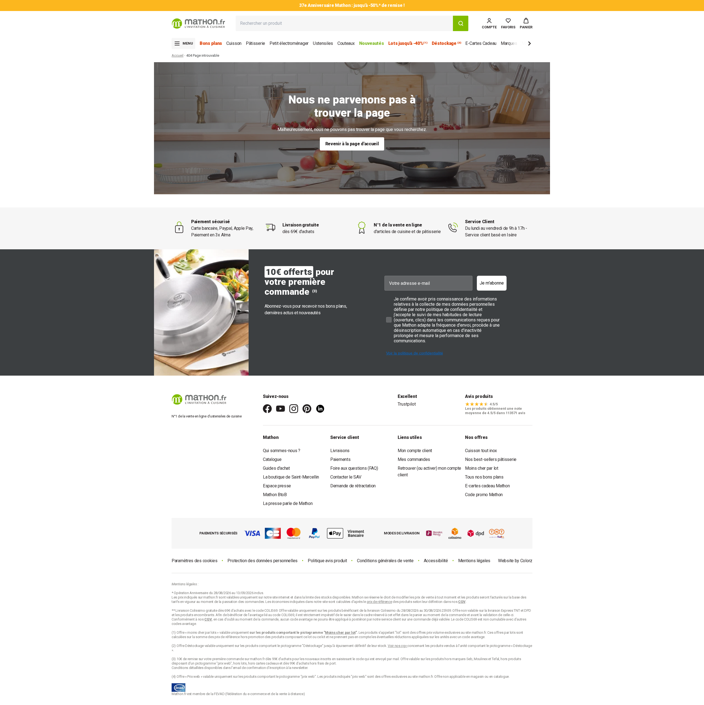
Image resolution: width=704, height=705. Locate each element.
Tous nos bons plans (484, 477)
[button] (526, 23)
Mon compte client (415, 450)
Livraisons (340, 450)
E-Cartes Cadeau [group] (480, 43)
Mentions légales (474, 560)
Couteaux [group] (346, 43)
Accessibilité (436, 560)
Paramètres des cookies (194, 560)
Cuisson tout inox (481, 450)
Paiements (340, 459)
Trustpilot (407, 404)
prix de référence (228, 637)
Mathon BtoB (275, 494)
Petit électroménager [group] (289, 43)
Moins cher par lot (481, 468)
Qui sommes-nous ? (281, 450)
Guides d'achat (276, 468)
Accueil (177, 55)
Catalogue (272, 459)
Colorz (526, 560)
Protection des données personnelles (262, 560)
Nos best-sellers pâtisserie (490, 459)
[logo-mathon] (198, 23)
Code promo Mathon (484, 494)
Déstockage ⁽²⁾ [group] (446, 43)
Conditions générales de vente (385, 560)
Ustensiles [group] (323, 43)
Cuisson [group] (233, 43)
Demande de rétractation (353, 485)
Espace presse (277, 485)
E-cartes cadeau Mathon (487, 485)
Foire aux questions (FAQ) (354, 468)
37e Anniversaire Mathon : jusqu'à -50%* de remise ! (352, 5)
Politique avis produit (327, 560)
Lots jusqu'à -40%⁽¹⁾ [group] (407, 43)
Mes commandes (414, 459)
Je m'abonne (492, 283)
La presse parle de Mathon (288, 503)
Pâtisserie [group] (255, 43)
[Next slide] (520, 44)
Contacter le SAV (345, 477)
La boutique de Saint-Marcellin (291, 477)
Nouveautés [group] (371, 43)
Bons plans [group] (211, 43)
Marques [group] (509, 43)
